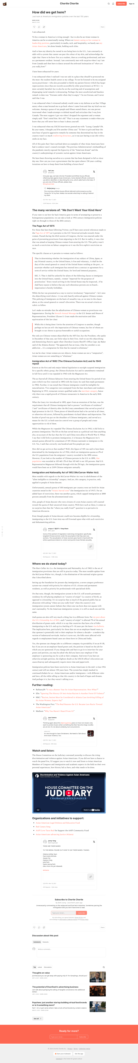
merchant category (89, 391)
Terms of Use (79, 917)
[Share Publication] (113, 4)
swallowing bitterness (62, 135)
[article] (69, 977)
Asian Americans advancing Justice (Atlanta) (54, 834)
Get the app (79, 1054)
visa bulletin (98, 626)
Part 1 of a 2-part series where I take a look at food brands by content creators (59, 1008)
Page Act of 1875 (42, 233)
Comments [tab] (37, 942)
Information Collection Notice (68, 919)
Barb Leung (35, 20)
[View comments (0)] (39, 27)
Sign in (131, 4)
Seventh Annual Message (65, 313)
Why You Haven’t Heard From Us (59, 711)
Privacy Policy (84, 919)
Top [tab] (34, 967)
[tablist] (41, 942)
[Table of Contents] (2, 531)
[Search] (109, 4)
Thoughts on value (41, 973)
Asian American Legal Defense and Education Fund (58, 822)
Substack (59, 1059)
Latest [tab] (40, 967)
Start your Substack (64, 1054)
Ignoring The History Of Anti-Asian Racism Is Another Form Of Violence (72, 693)
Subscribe (121, 4)
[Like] (34, 27)
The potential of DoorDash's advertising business (55, 987)
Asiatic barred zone (60, 490)
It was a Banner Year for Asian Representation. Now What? (72, 689)
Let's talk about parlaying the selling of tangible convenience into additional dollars (58, 991)
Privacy (70, 1049)
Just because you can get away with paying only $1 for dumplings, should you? (59, 976)
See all (36, 1019)
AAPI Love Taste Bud (45, 830)
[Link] (29, 210)
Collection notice (84, 1049)
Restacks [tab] (45, 942)
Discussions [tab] (48, 967)
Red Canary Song (43, 826)
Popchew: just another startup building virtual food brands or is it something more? (59, 1003)
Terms (76, 1049)
